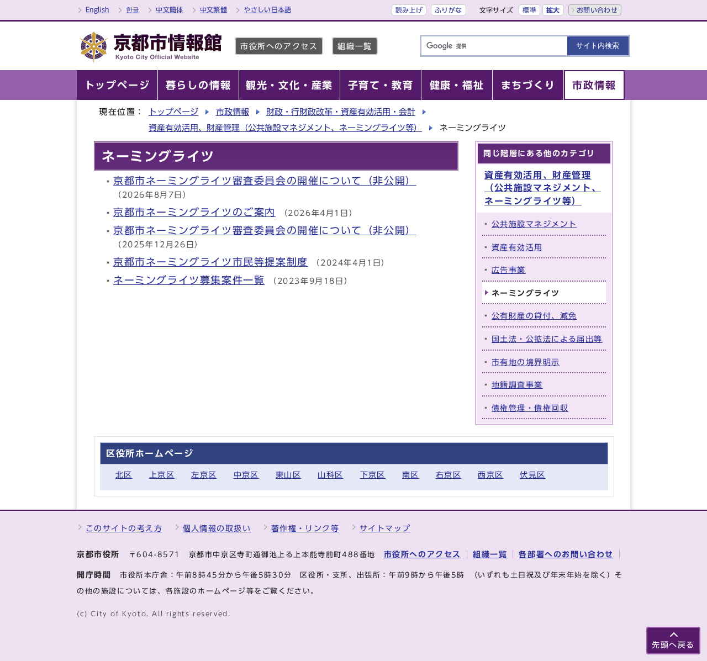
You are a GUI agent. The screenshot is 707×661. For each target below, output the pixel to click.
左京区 (204, 474)
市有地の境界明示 (526, 362)
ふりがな (448, 10)
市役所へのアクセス (279, 46)
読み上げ (409, 10)
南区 (410, 474)
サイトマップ (385, 528)
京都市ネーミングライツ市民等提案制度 (210, 262)
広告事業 (509, 270)
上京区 (162, 474)
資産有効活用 (517, 247)
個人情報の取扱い (217, 528)
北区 (124, 474)
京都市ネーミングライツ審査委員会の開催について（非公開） (264, 181)
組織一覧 (354, 46)
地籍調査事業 (517, 384)
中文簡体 (169, 9)
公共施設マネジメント (534, 224)
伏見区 (532, 474)
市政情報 (232, 112)
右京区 (448, 474)
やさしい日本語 (268, 9)
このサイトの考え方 (124, 528)
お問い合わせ (597, 10)
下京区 (373, 474)
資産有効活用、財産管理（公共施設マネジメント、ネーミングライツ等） (285, 128)
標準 (529, 10)
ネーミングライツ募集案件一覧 (189, 280)
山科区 (330, 474)
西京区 (490, 474)
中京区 (246, 474)
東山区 (288, 474)
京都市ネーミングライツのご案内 (194, 212)
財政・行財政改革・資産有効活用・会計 (340, 112)
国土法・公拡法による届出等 (547, 339)
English (97, 9)
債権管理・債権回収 (530, 408)
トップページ (173, 112)
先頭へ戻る (673, 645)
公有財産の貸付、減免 (534, 315)
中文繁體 (213, 9)
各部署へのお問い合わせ (566, 554)
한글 (133, 9)
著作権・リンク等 (305, 528)
